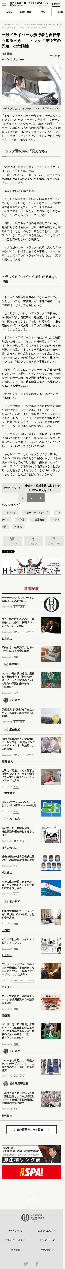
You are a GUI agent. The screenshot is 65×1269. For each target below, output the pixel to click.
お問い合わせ (47, 1250)
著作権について (47, 1240)
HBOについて (15, 1230)
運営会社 (15, 1250)
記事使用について (47, 1230)
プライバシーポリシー (16, 1240)
